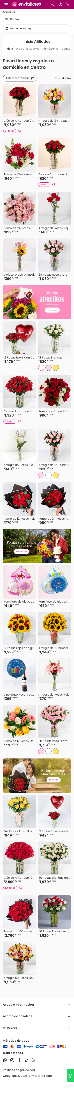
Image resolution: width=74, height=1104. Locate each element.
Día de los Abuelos (27, 48)
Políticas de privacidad (19, 1070)
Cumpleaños (50, 48)
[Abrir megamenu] (6, 4)
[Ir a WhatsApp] (70, 1075)
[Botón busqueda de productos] (52, 4)
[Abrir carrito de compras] (68, 4)
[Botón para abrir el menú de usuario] (60, 4)
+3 (19, 131)
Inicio (9, 48)
